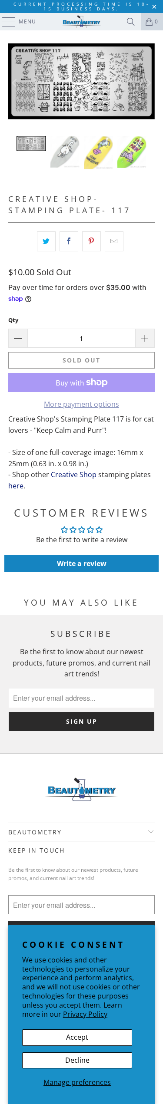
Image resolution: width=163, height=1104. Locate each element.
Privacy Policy (85, 1014)
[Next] (148, 83)
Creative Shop (73, 474)
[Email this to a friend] (114, 241)
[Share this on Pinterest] (91, 241)
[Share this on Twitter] (46, 241)
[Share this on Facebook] (69, 241)
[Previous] (15, 83)
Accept (77, 1037)
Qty (13, 320)
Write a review (81, 563)
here (15, 486)
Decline (77, 1060)
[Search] (131, 21)
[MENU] (4, 21)
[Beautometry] (82, 21)
